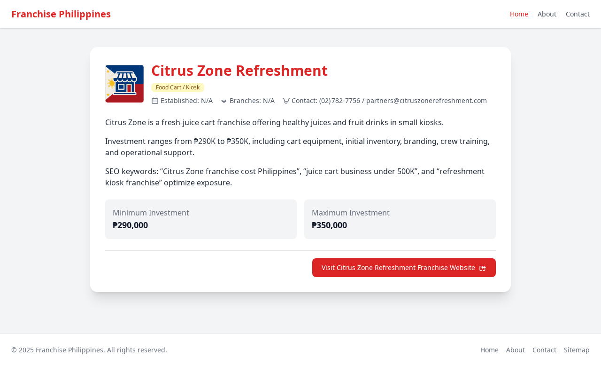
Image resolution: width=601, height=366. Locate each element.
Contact (578, 13)
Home (519, 13)
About (547, 13)
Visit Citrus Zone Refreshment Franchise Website (398, 267)
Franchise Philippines (61, 14)
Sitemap (577, 349)
